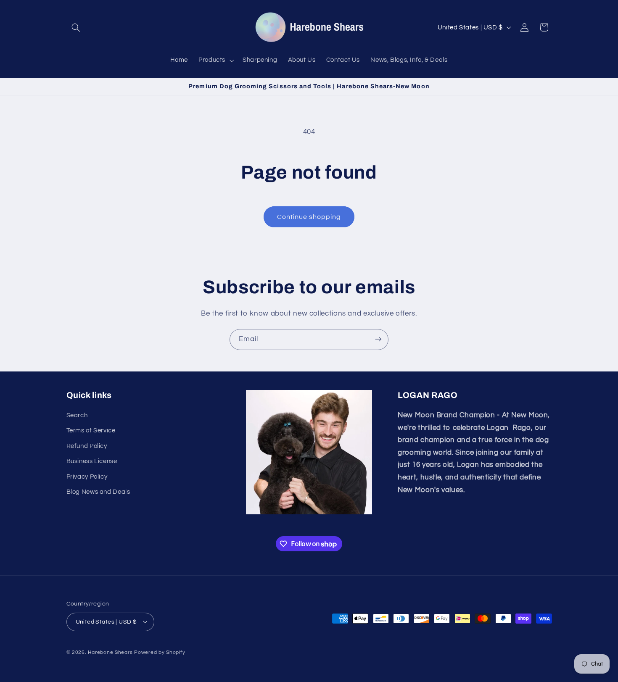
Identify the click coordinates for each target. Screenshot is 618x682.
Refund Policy (86, 446)
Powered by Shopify (159, 652)
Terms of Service (91, 431)
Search (77, 416)
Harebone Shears (110, 652)
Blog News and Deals (98, 492)
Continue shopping (309, 216)
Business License (91, 461)
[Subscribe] (378, 339)
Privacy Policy (87, 477)
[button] (76, 27)
